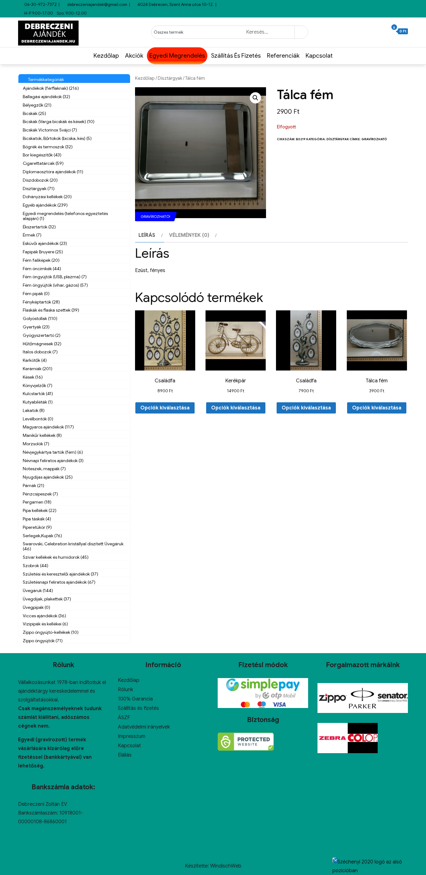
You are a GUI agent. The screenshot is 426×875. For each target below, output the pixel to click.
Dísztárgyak (170, 78)
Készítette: (197, 866)
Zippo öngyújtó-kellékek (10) (51, 632)
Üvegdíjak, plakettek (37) (47, 599)
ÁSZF (124, 718)
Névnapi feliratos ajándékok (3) (53, 460)
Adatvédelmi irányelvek (144, 727)
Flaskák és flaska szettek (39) (51, 310)
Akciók (134, 55)
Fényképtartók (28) (41, 302)
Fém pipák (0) (36, 293)
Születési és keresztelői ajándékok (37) (60, 574)
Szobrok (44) (35, 565)
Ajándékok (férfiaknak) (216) (51, 88)
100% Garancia (135, 699)
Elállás (125, 755)
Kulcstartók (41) (38, 393)
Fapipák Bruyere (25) (43, 252)
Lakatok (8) (34, 410)
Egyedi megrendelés (177, 55)
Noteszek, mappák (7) (44, 468)
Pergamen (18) (37, 502)
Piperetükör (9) (37, 527)
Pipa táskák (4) (37, 519)
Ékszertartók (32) (39, 227)
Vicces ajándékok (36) (44, 616)
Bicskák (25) (34, 113)
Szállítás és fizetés (236, 55)
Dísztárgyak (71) (39, 188)
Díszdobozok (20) (40, 180)
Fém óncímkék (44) (42, 268)
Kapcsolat (319, 55)
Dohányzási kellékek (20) (47, 196)
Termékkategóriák (45, 79)
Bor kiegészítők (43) (42, 155)
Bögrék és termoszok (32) (48, 147)
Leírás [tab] (146, 235)
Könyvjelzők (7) (37, 385)
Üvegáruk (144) (38, 590)
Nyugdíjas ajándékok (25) (48, 477)
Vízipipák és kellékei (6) (45, 624)
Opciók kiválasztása (165, 408)
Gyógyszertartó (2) (42, 335)
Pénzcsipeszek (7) (40, 494)
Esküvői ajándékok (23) (45, 243)
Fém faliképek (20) (41, 260)
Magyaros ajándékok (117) (48, 427)
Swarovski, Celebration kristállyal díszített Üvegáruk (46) (73, 546)
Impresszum (131, 736)
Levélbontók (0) (38, 419)
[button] (255, 97)
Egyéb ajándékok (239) (45, 205)
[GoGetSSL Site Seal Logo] (246, 742)
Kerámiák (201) (37, 368)
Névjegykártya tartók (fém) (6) (53, 452)
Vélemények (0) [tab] (189, 235)
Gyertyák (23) (36, 327)
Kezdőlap (106, 55)
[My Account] (386, 31)
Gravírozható (374, 139)
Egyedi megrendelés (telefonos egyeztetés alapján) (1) (65, 216)
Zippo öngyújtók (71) (43, 640)
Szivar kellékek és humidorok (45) (56, 557)
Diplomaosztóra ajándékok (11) (53, 172)
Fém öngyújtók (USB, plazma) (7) (55, 277)
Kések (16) (33, 377)
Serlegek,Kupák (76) (42, 535)
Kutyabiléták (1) (38, 402)
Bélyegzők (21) (37, 105)
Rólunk (125, 689)
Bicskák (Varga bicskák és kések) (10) (58, 121)
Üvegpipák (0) (36, 607)
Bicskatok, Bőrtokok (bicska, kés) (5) (57, 138)
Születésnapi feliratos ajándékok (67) (59, 582)
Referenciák (283, 55)
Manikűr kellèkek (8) (42, 435)
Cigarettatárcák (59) (43, 163)
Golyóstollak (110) (40, 318)
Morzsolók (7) (36, 444)
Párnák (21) (33, 485)
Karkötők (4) (35, 360)
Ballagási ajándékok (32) (46, 96)
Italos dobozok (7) (40, 352)
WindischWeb (225, 866)
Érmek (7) (32, 235)
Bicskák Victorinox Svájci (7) (50, 130)
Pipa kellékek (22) (39, 510)
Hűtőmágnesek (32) (42, 344)
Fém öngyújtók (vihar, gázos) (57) (55, 285)
